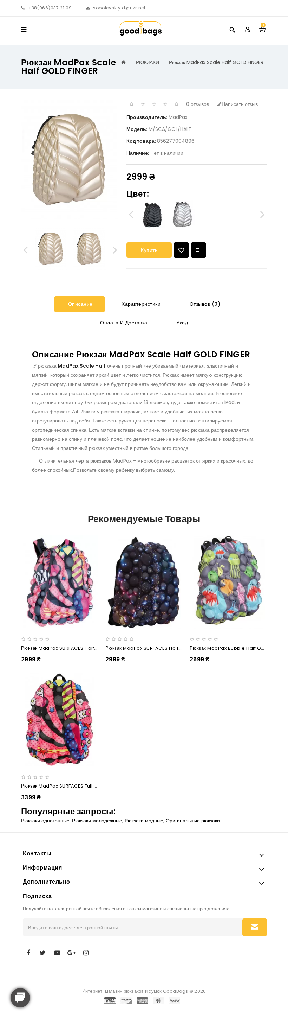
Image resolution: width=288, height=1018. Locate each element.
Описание (79, 303)
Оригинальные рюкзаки (193, 820)
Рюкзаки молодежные (97, 820)
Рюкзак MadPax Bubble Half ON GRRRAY (237, 648)
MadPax (178, 117)
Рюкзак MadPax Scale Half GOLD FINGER (216, 62)
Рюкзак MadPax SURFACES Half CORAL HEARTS (76, 648)
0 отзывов (197, 104)
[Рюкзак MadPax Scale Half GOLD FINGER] (51, 248)
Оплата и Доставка (123, 322)
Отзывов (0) (204, 303)
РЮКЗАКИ (147, 62)
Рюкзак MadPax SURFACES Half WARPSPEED (156, 648)
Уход (181, 322)
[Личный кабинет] (247, 29)
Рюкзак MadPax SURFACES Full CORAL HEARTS (75, 786)
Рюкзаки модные (144, 820)
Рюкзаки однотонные (45, 820)
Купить (149, 250)
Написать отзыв (240, 104)
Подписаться (254, 927)
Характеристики (140, 303)
